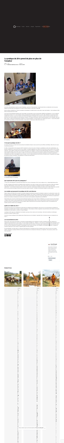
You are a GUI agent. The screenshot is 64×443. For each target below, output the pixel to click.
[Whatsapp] (8, 235)
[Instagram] (10, 235)
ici (39, 108)
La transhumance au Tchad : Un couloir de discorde (56, 393)
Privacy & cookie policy (39, 427)
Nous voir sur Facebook (52, 258)
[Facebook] (5, 235)
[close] (45, 428)
